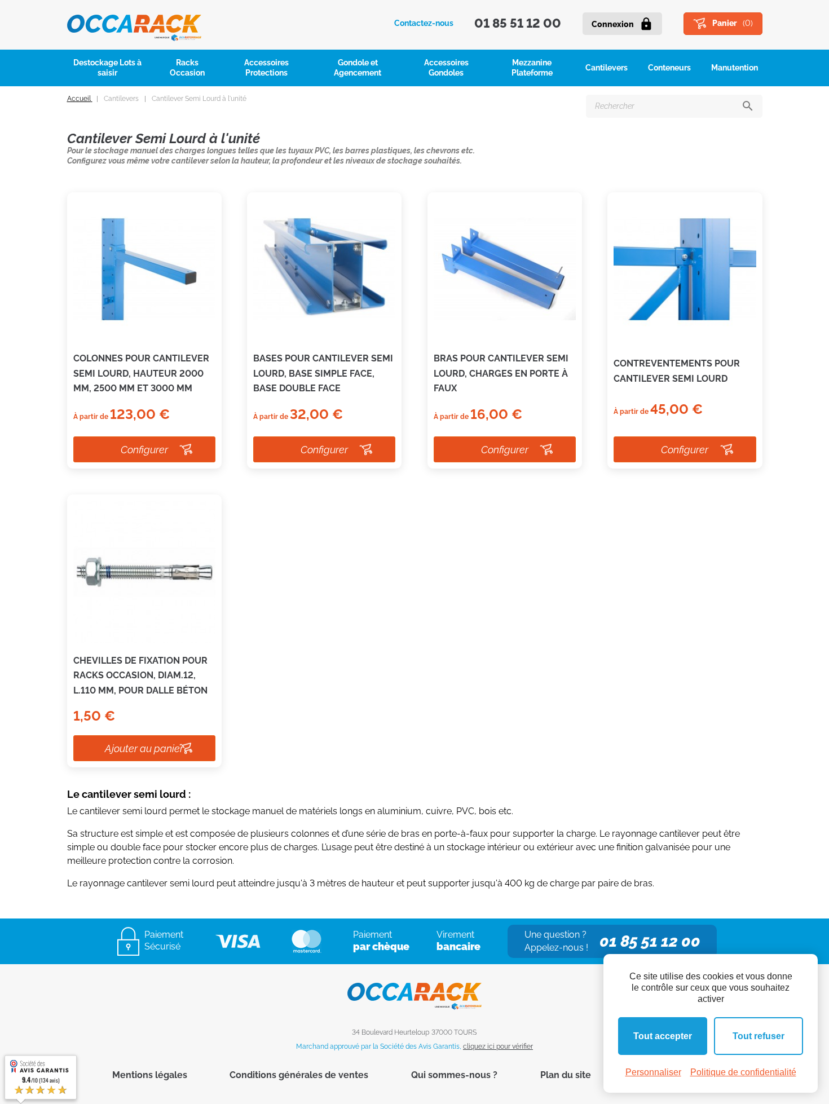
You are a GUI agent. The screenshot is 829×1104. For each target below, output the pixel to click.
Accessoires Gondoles (446, 67)
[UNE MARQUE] (134, 24)
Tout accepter (662, 1036)
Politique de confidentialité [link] (743, 1072)
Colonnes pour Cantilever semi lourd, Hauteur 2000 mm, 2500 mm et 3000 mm (141, 373)
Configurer (144, 450)
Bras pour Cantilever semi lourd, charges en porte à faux (501, 373)
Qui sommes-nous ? (454, 1075)
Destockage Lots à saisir (107, 67)
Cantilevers (606, 67)
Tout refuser (758, 1036)
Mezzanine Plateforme (532, 67)
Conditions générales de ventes (299, 1075)
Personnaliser (653, 1072)
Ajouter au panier (144, 748)
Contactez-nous (423, 23)
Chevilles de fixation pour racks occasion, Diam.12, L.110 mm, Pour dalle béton (140, 675)
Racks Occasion (187, 67)
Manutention (734, 67)
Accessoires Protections (266, 67)
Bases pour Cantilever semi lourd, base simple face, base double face (323, 373)
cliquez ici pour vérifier (498, 1046)
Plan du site (565, 1075)
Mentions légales (149, 1075)
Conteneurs (669, 67)
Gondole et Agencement (357, 67)
